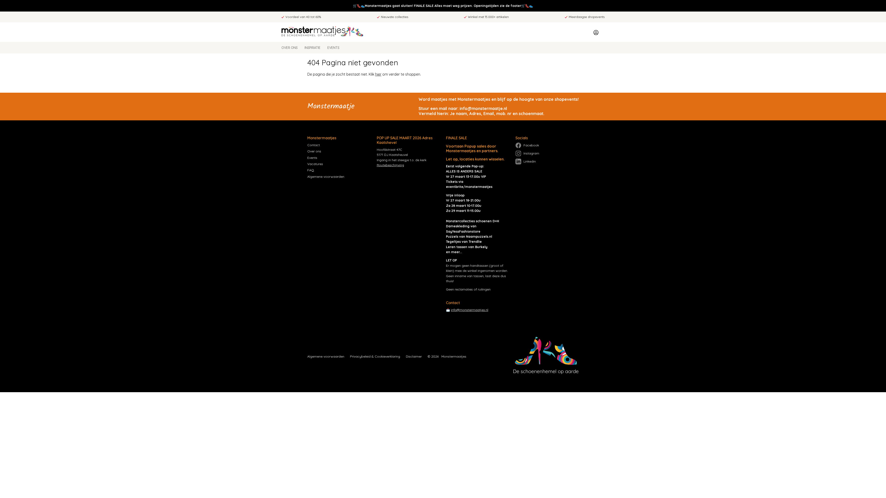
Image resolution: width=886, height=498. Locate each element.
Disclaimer (414, 356)
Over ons (289, 48)
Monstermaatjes (453, 356)
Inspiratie (312, 48)
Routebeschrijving (390, 165)
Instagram (531, 153)
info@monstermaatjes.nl (469, 310)
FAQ (310, 170)
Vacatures (315, 164)
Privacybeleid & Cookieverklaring (375, 356)
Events (333, 48)
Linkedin (530, 161)
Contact (313, 145)
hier (378, 74)
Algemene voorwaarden (325, 177)
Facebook (531, 145)
